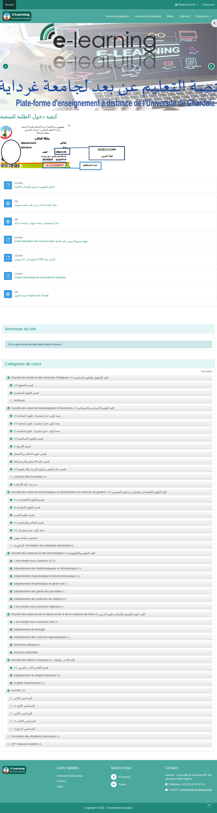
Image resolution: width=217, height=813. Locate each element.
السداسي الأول (26, 705)
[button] (186, 5)
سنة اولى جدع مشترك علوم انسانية (39, 423)
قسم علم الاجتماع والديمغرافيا (31, 461)
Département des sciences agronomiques (40, 637)
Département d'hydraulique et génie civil (39, 583)
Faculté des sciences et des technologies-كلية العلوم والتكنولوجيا (53, 553)
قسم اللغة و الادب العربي (32, 667)
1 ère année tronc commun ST (33, 560)
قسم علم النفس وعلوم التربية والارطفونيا (41, 469)
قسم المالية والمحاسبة (30, 522)
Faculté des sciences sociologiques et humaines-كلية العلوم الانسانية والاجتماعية (62, 408)
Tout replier (206, 371)
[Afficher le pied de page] (209, 805)
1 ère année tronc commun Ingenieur (37, 606)
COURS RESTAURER (28, 476)
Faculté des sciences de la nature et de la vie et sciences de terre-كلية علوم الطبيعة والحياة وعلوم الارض (78, 614)
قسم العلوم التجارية (28, 507)
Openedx (185, 16)
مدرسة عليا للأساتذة (25, 484)
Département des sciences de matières (38, 599)
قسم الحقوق (25, 385)
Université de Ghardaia (70, 776)
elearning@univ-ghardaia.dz (196, 789)
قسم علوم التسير (24, 515)
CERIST (61, 781)
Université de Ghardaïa (148, 16)
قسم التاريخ (24, 446)
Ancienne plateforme (117, 16)
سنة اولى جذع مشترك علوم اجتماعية (39, 415)
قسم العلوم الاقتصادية (30, 499)
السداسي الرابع (26, 728)
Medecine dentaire (25, 644)
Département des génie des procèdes (37, 591)
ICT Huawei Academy (25, 744)
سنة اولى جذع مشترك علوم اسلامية (38, 431)
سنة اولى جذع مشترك (31, 530)
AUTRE (16, 690)
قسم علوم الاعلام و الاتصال (30, 453)
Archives (19, 400)
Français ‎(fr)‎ (203, 16)
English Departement (27, 682)
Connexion (208, 4)
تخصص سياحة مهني (25, 537)
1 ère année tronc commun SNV (34, 621)
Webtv (170, 16)
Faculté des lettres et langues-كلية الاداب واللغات (43, 660)
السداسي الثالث (26, 721)
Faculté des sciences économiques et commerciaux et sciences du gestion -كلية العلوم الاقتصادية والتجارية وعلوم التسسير (89, 492)
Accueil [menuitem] (9, 4)
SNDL (60, 786)
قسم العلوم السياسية (26, 392)
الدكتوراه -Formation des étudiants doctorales (42, 545)
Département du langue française (35, 675)
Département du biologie (29, 629)
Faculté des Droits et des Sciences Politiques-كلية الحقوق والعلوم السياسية (59, 377)
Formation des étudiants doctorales (33, 736)
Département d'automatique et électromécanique (45, 576)
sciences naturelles (26, 652)
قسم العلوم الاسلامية (30, 438)
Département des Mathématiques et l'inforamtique (46, 568)
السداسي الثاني (23, 698)
